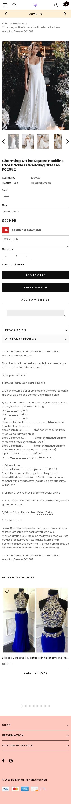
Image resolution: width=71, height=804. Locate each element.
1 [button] (22, 706)
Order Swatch (35, 287)
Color (5, 205)
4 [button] (34, 706)
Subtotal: (7, 264)
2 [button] (26, 706)
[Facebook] (3, 761)
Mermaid (18, 23)
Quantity (7, 249)
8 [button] (49, 706)
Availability (8, 178)
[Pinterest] (11, 761)
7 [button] (45, 706)
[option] (35, 14)
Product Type (10, 183)
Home (5, 23)
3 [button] (30, 706)
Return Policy (45, 512)
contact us (34, 394)
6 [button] (41, 706)
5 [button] (37, 706)
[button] (35, 312)
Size (4, 190)
